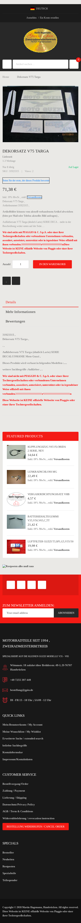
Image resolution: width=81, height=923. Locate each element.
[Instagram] (42, 585)
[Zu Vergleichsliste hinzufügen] (16, 281)
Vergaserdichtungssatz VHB (49, 494)
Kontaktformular (12, 752)
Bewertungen (15, 321)
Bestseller (8, 852)
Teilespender (9, 880)
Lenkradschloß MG (42, 471)
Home (5, 76)
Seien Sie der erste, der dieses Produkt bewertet (26, 180)
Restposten (8, 866)
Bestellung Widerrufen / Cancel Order (36, 826)
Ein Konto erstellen (49, 17)
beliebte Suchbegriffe (14, 745)
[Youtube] (31, 585)
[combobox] (37, 64)
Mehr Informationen (21, 312)
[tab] (40, 302)
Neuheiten (8, 859)
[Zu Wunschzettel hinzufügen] (6, 281)
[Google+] (21, 585)
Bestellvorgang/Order (15, 783)
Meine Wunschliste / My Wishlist (21, 731)
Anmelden (31, 17)
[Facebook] (11, 585)
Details (11, 302)
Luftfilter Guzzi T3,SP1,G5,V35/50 (51, 541)
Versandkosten (34, 197)
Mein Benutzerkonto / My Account (22, 724)
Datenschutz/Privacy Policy (18, 804)
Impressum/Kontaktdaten (17, 759)
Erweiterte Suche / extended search (22, 738)
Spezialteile (9, 873)
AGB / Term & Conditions (17, 811)
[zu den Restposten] (18, 566)
